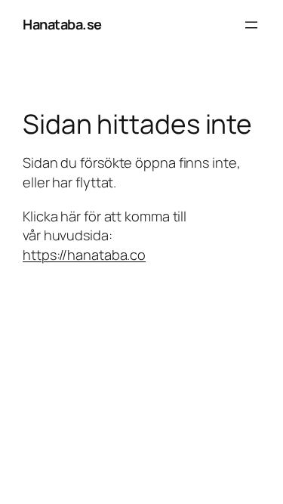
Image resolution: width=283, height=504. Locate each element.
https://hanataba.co (84, 255)
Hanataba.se (62, 24)
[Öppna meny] (251, 25)
